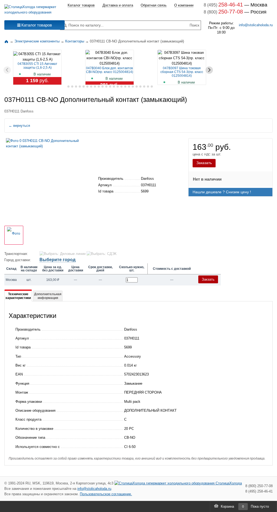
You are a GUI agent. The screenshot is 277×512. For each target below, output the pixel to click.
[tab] (64, 86)
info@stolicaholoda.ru (256, 25)
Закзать (208, 279)
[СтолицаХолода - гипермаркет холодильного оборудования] (30, 8)
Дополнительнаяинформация (47, 296)
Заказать (204, 163)
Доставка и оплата (118, 5)
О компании (183, 5)
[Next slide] (209, 70)
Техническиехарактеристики (18, 296)
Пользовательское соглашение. (106, 494)
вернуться (19, 126)
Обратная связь (154, 5)
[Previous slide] (7, 70)
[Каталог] (7, 41)
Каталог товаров (81, 5)
